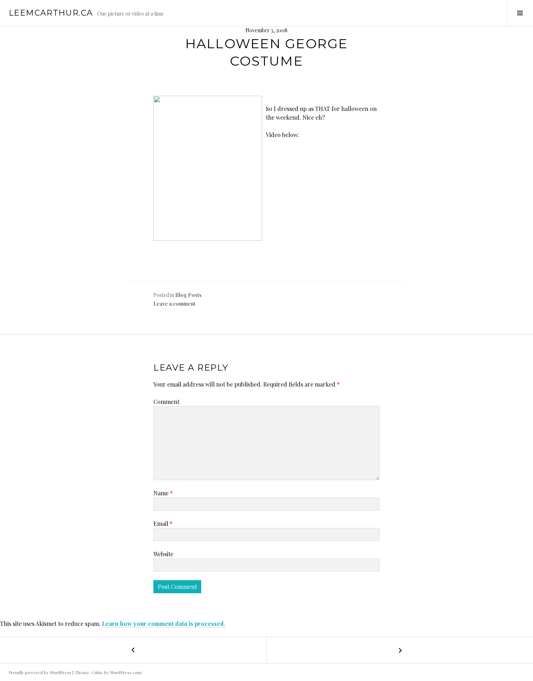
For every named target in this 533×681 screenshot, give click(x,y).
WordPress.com (125, 672)
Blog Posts (188, 295)
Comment (166, 401)
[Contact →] (399, 650)
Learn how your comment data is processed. (163, 623)
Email (163, 523)
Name (163, 493)
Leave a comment (174, 303)
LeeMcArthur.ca (51, 13)
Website (163, 554)
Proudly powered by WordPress (40, 672)
